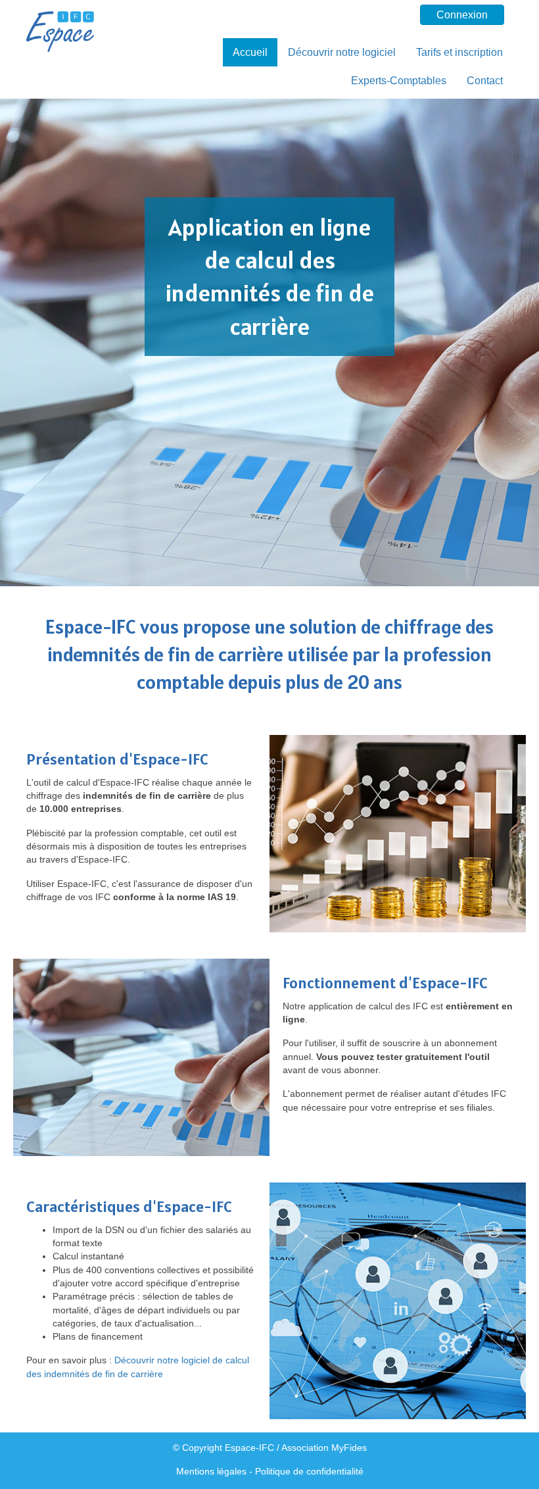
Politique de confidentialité (309, 1471)
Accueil (250, 52)
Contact (485, 80)
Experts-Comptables (398, 80)
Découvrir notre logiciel (342, 52)
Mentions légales (211, 1471)
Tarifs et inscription (459, 52)
